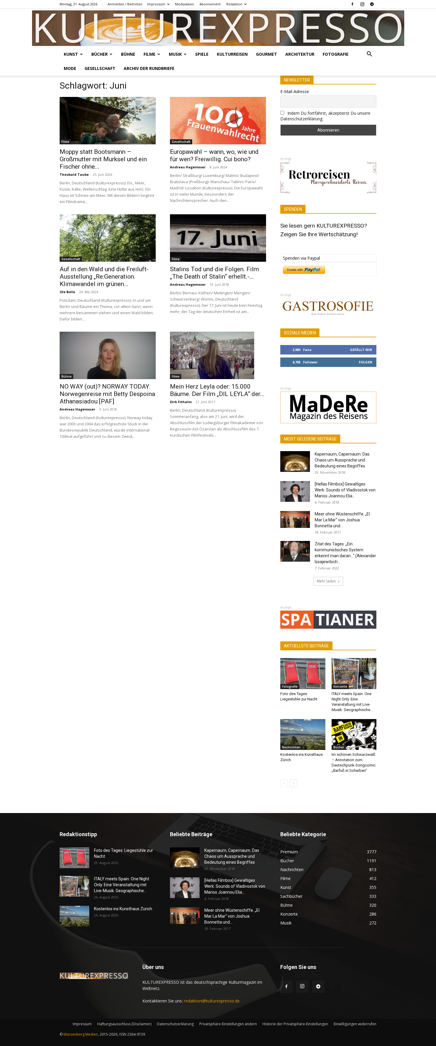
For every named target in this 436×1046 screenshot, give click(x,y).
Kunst (71, 54)
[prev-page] (284, 783)
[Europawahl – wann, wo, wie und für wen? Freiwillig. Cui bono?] (218, 120)
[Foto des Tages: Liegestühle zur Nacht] (302, 673)
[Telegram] (371, 4)
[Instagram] (362, 4)
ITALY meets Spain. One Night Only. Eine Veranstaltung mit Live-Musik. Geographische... (121, 884)
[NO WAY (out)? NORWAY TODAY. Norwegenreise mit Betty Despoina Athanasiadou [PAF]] (108, 355)
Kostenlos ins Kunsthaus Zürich (123, 908)
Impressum (156, 4)
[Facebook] (352, 4)
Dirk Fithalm (181, 402)
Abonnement (210, 4)
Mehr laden (326, 581)
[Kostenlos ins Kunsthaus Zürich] (302, 734)
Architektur (299, 54)
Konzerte (340, 686)
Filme (149, 54)
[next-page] (293, 783)
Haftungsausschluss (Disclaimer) (124, 1023)
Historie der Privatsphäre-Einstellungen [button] (295, 1023)
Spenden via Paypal (301, 258)
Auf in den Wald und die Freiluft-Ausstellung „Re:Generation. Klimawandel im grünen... (104, 277)
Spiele (202, 54)
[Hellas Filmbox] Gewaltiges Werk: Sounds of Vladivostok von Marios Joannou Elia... (345, 490)
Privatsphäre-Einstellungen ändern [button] (228, 1023)
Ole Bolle (67, 292)
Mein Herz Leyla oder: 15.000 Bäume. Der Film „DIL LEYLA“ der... (217, 390)
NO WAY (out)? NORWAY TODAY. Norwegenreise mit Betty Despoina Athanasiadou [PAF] (107, 394)
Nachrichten (291, 747)
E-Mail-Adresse (294, 91)
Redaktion (234, 4)
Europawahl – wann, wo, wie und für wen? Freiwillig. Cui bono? (214, 155)
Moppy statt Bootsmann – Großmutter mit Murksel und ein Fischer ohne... (103, 159)
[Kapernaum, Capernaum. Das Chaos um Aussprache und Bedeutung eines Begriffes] (295, 461)
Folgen (365, 362)
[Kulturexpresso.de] (218, 28)
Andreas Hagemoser (188, 167)
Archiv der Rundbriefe (149, 68)
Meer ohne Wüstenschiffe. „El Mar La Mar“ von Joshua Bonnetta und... (342, 520)
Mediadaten (184, 4)
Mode (70, 68)
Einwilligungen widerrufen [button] (355, 1023)
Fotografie (336, 54)
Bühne (128, 54)
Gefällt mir (361, 349)
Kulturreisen (232, 54)
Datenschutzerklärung (175, 1023)
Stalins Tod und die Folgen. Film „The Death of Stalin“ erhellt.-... (214, 273)
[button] (369, 55)
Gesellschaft (100, 68)
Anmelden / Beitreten (125, 4)
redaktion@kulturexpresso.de (212, 1001)
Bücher (99, 54)
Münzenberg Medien (80, 1034)
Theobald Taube (74, 174)
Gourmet (266, 54)
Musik (175, 54)
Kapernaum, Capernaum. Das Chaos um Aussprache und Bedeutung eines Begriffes (342, 460)
